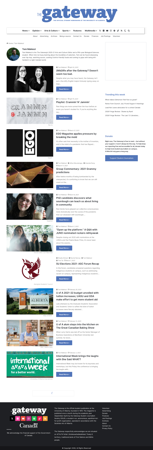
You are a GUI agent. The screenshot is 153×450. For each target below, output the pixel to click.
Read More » (64, 89)
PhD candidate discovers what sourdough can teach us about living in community (77, 201)
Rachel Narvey (75, 258)
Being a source (65, 36)
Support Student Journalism (121, 158)
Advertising (44, 36)
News (25, 30)
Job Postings (105, 36)
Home (10, 43)
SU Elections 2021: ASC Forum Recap (77, 263)
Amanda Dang (90, 163)
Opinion (36, 30)
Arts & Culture (51, 30)
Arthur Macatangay (76, 163)
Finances (95, 36)
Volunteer (116, 36)
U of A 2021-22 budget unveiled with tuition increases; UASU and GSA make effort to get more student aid (77, 296)
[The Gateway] (76, 13)
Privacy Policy (107, 428)
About (35, 36)
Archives (54, 36)
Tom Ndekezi (29, 49)
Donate (86, 36)
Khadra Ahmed (63, 258)
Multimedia (90, 30)
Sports (65, 30)
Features (77, 30)
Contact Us (77, 36)
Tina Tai (60, 260)
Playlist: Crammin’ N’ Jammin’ (73, 102)
